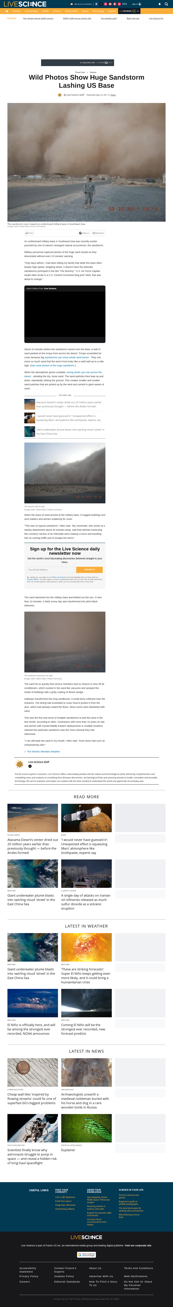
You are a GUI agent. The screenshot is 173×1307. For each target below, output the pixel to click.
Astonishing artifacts (65, 1209)
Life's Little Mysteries (65, 1197)
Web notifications (136, 1276)
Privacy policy (28, 1276)
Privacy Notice (33, 579)
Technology (98, 11)
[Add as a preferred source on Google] (86, 1255)
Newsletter (100, 233)
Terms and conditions (138, 1268)
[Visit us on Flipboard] (114, 4)
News (113, 95)
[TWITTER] (30, 766)
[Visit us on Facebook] (96, 4)
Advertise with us (101, 1276)
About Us (95, 1268)
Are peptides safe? (109, 18)
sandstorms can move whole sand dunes (67, 357)
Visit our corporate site (138, 1245)
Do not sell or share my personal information (138, 1285)
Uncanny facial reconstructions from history (96, 1222)
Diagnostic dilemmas (65, 1205)
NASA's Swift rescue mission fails (77, 18)
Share (31, 233)
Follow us (85, 233)
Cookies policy (64, 1276)
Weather (93, 72)
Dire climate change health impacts (38, 18)
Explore (112, 11)
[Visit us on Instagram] (105, 4)
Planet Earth (71, 11)
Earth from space (63, 1201)
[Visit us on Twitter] (101, 4)
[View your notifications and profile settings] (159, 4)
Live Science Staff (75, 94)
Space (85, 11)
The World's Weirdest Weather (43, 751)
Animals (17, 11)
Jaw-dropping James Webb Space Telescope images (98, 1199)
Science (57, 11)
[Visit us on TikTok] (119, 4)
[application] (64, 314)
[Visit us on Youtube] (110, 4)
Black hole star (133, 18)
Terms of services (59, 577)
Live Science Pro (156, 18)
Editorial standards (67, 1281)
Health (45, 11)
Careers (24, 1281)
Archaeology (31, 11)
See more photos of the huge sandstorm (52, 365)
